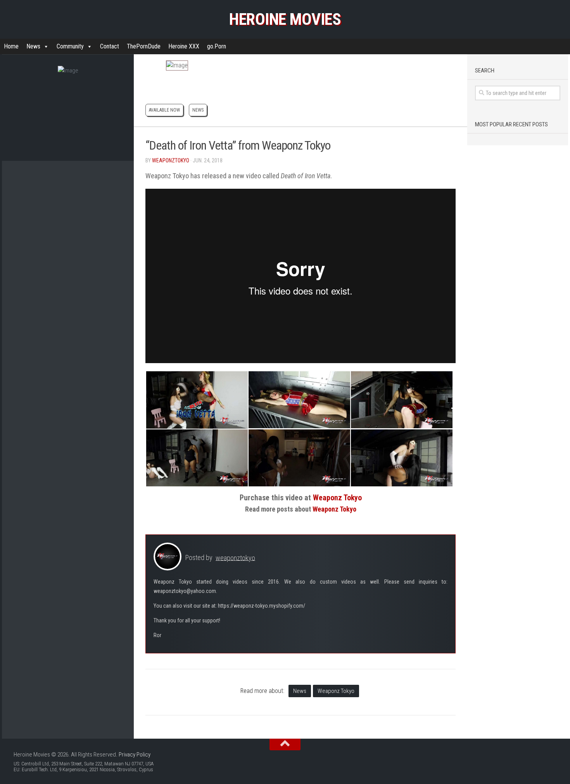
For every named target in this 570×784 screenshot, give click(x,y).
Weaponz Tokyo (336, 691)
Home (11, 46)
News (33, 46)
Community (70, 46)
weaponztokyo (170, 160)
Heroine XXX (183, 46)
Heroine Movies (285, 19)
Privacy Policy (134, 754)
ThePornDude (144, 46)
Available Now (164, 110)
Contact (109, 46)
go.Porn (216, 46)
